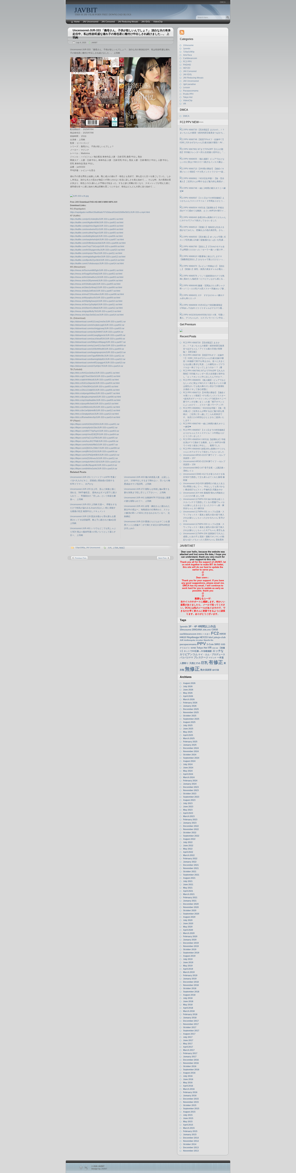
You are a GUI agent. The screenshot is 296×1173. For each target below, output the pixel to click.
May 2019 (188, 966)
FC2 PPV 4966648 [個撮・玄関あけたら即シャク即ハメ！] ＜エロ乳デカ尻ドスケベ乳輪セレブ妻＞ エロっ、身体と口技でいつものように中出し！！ (203, 287)
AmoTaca (187, 55)
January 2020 (189, 940)
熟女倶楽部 (206, 670)
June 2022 (188, 845)
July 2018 (188, 998)
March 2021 (189, 894)
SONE (193, 648)
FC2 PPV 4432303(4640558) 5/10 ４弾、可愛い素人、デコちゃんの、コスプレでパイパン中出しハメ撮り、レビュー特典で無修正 (202, 316)
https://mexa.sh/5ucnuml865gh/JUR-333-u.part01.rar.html (96, 270)
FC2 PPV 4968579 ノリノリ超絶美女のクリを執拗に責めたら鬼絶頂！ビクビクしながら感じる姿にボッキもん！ (202, 277)
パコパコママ (186, 657)
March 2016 (189, 1089)
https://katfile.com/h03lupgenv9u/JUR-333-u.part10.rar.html (97, 250)
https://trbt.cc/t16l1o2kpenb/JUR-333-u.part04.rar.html (95, 383)
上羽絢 (115, 548)
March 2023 (189, 816)
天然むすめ (194, 663)
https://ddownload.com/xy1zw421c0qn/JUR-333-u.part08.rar (98, 345)
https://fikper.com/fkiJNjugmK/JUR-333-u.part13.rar (93, 465)
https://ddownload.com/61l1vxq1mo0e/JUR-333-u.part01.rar (98, 321)
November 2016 (191, 1063)
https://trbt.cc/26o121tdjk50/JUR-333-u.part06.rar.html (95, 390)
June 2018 (188, 1001)
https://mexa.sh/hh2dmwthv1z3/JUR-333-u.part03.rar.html (96, 277)
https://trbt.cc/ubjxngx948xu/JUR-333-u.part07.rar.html (95, 393)
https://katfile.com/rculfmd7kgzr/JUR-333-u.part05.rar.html (96, 233)
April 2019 (188, 969)
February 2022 (190, 858)
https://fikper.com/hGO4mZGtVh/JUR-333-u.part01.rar (94, 424)
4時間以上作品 (207, 626)
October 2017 (189, 1027)
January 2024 (189, 784)
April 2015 (188, 1125)
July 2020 (188, 920)
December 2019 (191, 943)
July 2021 (188, 881)
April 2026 (188, 696)
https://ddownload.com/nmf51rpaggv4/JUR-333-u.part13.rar (97, 362)
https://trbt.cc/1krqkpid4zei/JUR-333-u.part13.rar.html (94, 414)
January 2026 (189, 706)
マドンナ (212, 658)
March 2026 (189, 699)
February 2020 (190, 936)
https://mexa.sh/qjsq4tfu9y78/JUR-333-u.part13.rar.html (95, 311)
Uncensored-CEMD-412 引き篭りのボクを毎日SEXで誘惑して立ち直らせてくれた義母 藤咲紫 (204, 477)
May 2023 (188, 810)
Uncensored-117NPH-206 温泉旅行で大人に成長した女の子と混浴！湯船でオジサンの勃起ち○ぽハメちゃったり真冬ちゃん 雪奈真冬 (203, 536)
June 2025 (188, 728)
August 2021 (189, 878)
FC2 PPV (187, 61)
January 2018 (189, 1017)
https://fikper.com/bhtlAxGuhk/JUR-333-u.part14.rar (93, 468)
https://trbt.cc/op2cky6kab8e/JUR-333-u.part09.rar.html (95, 400)
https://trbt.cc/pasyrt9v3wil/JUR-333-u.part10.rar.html (94, 403)
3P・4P (192, 626)
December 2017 (191, 1021)
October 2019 (189, 949)
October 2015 (189, 1105)
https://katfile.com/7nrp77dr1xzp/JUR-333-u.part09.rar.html (97, 246)
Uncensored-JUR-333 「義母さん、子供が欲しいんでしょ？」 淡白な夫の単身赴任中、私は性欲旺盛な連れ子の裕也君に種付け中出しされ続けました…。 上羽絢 (122, 34)
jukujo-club (220, 637)
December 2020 (191, 904)
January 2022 (189, 862)
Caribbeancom (190, 58)
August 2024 (189, 761)
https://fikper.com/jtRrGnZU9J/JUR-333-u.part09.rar (93, 451)
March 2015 (189, 1128)
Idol (210, 637)
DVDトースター (203, 634)
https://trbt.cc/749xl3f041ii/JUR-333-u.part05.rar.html (94, 386)
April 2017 (188, 1047)
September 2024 (191, 758)
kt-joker (199, 640)
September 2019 (191, 953)
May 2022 (188, 849)
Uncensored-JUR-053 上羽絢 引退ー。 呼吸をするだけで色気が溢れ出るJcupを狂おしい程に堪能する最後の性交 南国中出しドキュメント (93, 508)
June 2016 (188, 1079)
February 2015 (190, 1131)
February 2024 (190, 780)
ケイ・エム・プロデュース (211, 654)
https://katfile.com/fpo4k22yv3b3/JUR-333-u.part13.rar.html (97, 260)
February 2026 (190, 703)
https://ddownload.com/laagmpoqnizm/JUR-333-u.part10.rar (98, 352)
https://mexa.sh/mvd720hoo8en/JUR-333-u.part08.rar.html (97, 294)
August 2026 (189, 683)
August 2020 (189, 917)
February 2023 (190, 819)
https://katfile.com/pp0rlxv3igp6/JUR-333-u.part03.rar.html (96, 226)
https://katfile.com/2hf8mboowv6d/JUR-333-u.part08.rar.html (98, 243)
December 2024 (191, 748)
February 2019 (190, 975)
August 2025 (189, 722)
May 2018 (188, 1004)
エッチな (218, 650)
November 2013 (191, 1151)
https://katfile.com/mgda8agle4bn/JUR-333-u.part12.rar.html (97, 256)
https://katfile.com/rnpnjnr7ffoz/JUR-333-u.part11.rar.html (96, 253)
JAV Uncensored (90, 22)
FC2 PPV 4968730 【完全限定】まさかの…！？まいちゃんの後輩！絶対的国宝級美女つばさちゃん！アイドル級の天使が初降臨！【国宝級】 (202, 131)
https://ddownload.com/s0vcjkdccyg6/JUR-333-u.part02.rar (97, 325)
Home (77, 22)
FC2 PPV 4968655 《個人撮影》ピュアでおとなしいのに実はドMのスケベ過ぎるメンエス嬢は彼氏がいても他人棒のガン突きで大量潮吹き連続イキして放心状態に (202, 161)
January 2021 (189, 901)
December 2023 (191, 787)
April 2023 (188, 813)
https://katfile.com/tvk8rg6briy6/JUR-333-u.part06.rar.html (96, 236)
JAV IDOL (145, 22)
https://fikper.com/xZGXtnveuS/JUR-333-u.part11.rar (94, 458)
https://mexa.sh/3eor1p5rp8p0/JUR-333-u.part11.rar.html (96, 304)
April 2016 (188, 1086)
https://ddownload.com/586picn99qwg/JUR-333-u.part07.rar (98, 342)
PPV (201, 643)
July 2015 (188, 1115)
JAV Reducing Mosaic (128, 22)
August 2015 (189, 1112)
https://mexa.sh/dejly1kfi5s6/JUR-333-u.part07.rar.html (95, 291)
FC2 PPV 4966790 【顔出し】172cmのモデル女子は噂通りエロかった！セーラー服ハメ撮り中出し (202, 248)
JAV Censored (108, 22)
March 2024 (189, 777)
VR (184, 104)
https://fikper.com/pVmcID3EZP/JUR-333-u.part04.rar (94, 434)
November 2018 (191, 985)
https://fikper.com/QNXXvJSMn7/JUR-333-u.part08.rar (95, 448)
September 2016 (191, 1069)
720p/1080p (80, 548)
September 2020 (191, 914)
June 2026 (188, 690)
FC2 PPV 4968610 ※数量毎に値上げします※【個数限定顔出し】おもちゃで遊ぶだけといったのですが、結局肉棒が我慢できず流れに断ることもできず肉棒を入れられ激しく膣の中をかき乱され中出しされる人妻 (202, 258)
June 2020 (188, 923)
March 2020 (189, 933)
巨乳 (204, 663)
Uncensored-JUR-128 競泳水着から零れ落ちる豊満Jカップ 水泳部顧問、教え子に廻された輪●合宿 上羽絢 (93, 519)
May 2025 (188, 732)
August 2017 (189, 1034)
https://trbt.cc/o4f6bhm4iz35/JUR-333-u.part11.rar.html (95, 407)
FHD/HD (187, 65)
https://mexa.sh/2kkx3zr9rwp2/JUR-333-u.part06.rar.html (96, 287)
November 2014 (191, 1141)
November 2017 (191, 1024)
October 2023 (189, 793)
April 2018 (188, 1008)
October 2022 (189, 832)
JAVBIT (85, 10)
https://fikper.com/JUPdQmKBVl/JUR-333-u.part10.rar (94, 455)
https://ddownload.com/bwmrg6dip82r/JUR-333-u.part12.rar (97, 359)
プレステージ (201, 657)
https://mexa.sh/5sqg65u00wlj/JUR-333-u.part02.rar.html (96, 274)
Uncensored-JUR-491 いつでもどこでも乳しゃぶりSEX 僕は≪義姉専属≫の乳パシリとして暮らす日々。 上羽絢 (93, 531)
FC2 (215, 633)
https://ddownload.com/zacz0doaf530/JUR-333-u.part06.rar (97, 339)
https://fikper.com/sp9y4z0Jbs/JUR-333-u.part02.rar (94, 427)
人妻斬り (184, 663)
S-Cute (210, 644)
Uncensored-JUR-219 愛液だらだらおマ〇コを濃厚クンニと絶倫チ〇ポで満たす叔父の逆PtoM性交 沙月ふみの (147, 525)
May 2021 (188, 888)
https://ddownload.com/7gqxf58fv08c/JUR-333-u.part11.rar (97, 356)
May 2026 (188, 693)
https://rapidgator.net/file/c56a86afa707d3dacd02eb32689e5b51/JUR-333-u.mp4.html (110, 212)
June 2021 (188, 884)
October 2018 (189, 988)
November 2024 (191, 751)
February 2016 (190, 1092)
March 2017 (189, 1050)
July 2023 (188, 803)
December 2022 (191, 826)
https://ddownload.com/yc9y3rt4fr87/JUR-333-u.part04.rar (96, 332)
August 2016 (189, 1073)
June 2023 (188, 806)
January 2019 (189, 979)
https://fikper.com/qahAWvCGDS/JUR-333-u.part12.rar (95, 462)
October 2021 (189, 871)
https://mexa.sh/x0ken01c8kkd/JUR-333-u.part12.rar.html (96, 308)
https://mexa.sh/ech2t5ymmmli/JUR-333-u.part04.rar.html (96, 280)
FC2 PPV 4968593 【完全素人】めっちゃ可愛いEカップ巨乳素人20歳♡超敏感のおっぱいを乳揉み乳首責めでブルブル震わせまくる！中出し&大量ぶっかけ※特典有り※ (203, 238)
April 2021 (188, 891)
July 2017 (188, 1037)
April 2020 (188, 930)
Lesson (186, 87)
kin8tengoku (189, 640)
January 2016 (189, 1095)
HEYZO (186, 68)
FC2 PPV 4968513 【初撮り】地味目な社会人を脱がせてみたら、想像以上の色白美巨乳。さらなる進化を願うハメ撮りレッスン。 (202, 229)
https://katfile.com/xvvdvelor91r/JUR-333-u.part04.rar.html (96, 229)
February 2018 (190, 1014)
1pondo (186, 48)
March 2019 (189, 972)
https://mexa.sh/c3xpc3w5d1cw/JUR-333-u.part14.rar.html (97, 315)
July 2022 (188, 842)
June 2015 (188, 1118)
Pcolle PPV (188, 94)
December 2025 (191, 709)
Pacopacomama (190, 91)
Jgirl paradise (189, 84)
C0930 (215, 629)
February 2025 (190, 741)
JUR (110, 548)
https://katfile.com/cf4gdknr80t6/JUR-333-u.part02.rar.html (96, 222)
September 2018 (191, 991)
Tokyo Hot (187, 97)
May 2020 (188, 927)
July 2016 (188, 1076)
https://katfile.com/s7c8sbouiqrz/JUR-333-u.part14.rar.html (97, 263)
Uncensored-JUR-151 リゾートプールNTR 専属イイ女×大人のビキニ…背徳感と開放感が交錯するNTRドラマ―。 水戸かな (93, 480)
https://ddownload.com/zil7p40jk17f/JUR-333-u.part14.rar (96, 366)
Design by (99, 1169)
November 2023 (191, 790)
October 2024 (189, 754)
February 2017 (190, 1053)
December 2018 (191, 982)
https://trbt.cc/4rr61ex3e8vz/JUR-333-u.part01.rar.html (95, 373)
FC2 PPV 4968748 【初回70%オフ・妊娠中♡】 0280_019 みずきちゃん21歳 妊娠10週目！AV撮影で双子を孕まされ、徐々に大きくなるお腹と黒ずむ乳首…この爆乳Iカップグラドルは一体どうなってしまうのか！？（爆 (202, 141)
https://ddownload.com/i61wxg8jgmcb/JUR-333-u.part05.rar (97, 335)
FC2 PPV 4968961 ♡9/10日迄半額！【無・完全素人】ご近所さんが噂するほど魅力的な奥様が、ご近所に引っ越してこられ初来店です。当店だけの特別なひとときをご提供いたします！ (202, 180)
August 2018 (189, 995)
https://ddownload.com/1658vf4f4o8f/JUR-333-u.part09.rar (97, 349)
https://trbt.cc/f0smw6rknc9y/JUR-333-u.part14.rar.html (95, 417)
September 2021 (191, 875)
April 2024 (188, 774)
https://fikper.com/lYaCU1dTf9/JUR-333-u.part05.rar (94, 438)
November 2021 (191, 868)
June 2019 (188, 962)
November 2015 (191, 1102)
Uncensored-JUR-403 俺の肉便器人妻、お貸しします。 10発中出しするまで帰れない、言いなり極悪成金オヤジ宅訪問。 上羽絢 (147, 480)
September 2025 (191, 719)
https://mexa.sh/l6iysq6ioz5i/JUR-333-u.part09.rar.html (95, 297)
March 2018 (189, 1011)
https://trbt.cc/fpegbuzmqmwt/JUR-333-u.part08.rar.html (95, 397)
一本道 (220, 657)
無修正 (122, 548)
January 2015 (189, 1134)
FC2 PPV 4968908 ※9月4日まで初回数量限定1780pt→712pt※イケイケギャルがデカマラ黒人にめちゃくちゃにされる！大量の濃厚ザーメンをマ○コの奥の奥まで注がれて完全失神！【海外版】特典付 (202, 307)
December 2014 (191, 1138)
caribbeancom (188, 633)
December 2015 (191, 1099)
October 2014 (189, 1144)
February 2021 (190, 897)
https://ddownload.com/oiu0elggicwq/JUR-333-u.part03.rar (97, 328)
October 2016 (189, 1066)
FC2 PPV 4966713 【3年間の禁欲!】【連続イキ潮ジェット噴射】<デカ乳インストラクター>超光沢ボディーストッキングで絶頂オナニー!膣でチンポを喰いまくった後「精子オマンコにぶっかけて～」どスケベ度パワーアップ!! (202, 170)
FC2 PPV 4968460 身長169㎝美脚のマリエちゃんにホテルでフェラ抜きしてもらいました (203, 219)
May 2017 (188, 1043)
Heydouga (193, 637)
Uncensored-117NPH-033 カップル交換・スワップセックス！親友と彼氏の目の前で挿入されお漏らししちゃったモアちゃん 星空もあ (204, 527)
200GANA (197, 629)
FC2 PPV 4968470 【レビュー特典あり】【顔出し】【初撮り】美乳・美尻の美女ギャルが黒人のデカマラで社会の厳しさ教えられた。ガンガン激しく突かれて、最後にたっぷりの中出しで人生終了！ (202, 268)
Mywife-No (208, 640)
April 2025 (188, 735)
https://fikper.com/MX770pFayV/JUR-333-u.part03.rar (94, 431)
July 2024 (188, 764)
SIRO (217, 644)
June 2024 (188, 767)
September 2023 (191, 797)
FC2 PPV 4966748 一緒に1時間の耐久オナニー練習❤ (203, 189)
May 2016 (188, 1082)
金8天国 (215, 670)
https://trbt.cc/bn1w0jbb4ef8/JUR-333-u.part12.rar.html (95, 410)
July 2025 (188, 725)
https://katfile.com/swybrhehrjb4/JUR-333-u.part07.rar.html (97, 239)
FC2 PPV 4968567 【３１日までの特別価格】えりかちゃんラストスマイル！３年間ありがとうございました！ (202, 200)
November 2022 (191, 829)
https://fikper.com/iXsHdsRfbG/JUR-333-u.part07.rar (94, 444)
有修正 (216, 662)
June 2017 (188, 1040)
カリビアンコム (189, 654)
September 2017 (191, 1030)
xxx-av (215, 648)
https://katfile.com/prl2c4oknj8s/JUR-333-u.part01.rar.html (96, 219)
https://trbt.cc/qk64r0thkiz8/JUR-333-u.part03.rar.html (94, 380)
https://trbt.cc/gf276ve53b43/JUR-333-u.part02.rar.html (95, 376)
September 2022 (191, 836)
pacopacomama (188, 644)
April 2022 (188, 852)
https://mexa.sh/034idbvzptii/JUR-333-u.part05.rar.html (95, 284)
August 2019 (189, 956)
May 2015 (188, 1121)
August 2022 (189, 839)
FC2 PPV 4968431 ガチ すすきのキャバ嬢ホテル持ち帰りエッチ (202, 297)
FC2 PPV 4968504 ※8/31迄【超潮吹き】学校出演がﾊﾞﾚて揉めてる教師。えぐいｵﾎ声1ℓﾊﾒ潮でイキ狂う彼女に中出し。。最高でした (203, 209)
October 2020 (189, 910)
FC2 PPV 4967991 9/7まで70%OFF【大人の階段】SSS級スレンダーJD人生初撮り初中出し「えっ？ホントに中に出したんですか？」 (202, 151)
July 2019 (188, 959)
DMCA (222, 2)
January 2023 (189, 823)
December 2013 (191, 1147)
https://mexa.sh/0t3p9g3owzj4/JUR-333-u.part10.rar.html (96, 301)
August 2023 (189, 800)
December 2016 (191, 1060)
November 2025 (191, 712)
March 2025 (189, 738)
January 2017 (189, 1056)
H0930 (222, 634)
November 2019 (191, 946)
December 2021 (191, 865)
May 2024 (188, 771)
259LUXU (207, 630)
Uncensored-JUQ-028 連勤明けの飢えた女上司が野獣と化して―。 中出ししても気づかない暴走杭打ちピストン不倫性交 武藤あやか (204, 486)
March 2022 (189, 855)
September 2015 (191, 1108)
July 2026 (188, 686)
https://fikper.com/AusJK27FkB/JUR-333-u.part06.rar (94, 441)
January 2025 (189, 745)
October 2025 (189, 715)
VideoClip (158, 22)
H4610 (183, 637)
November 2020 (191, 907)
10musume (188, 45)
